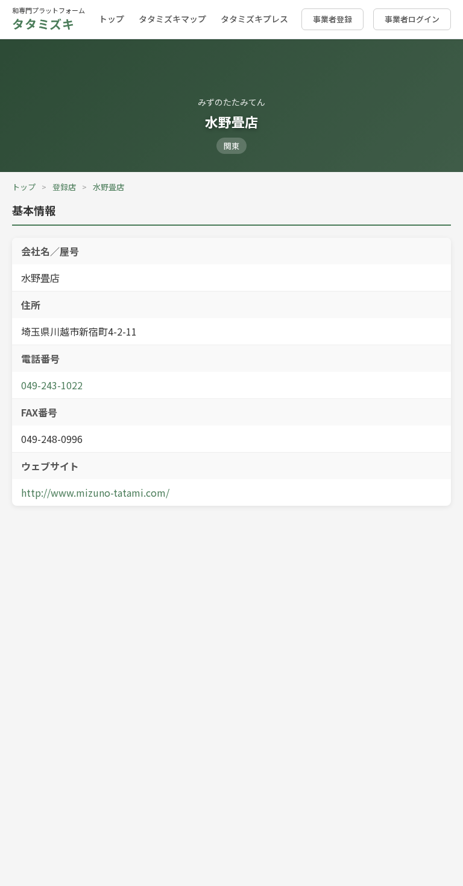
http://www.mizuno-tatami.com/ (95, 492)
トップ (111, 19)
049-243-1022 (52, 385)
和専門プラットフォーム (48, 19)
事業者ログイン (412, 19)
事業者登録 (332, 19)
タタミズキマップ (172, 19)
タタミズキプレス (254, 19)
